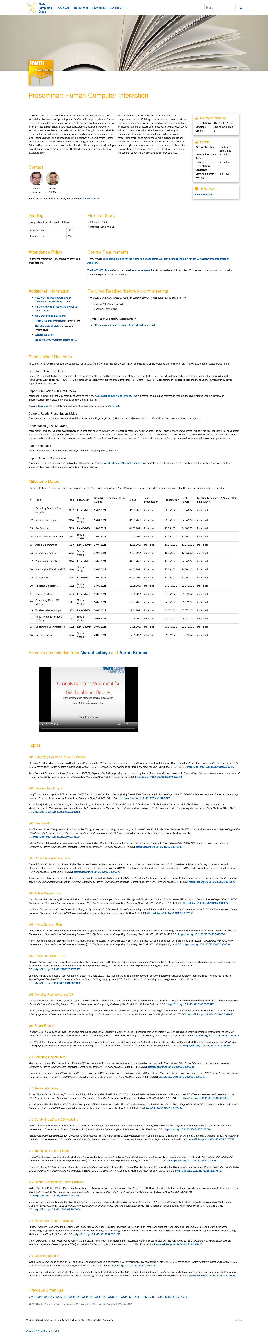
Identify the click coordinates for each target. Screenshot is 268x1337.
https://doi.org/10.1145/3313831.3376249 (97, 1234)
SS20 (31, 1297)
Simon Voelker (91, 198)
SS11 (136, 1297)
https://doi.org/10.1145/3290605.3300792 (97, 872)
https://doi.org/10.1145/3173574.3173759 (211, 1139)
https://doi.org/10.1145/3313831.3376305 (205, 1098)
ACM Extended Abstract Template (114, 396)
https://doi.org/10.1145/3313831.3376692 (159, 1108)
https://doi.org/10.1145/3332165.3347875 (210, 1014)
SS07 (160, 1297)
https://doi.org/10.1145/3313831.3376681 (194, 1160)
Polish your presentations (49, 321)
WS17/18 (61, 1297)
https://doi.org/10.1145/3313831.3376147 (159, 847)
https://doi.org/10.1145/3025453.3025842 (146, 798)
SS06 (168, 1297)
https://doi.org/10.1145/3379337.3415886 (207, 1045)
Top (239, 1319)
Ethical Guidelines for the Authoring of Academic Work (134, 259)
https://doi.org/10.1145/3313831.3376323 (199, 1171)
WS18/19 (48, 1297)
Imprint (55, 1331)
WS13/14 (100, 1297)
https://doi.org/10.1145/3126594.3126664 (57, 837)
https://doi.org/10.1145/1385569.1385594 (158, 777)
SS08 (152, 1297)
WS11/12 (126, 1297)
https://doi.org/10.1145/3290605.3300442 (211, 767)
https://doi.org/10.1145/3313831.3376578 (212, 882)
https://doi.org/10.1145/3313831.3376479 (131, 1265)
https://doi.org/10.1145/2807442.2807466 (57, 1209)
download (42, 406)
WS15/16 (74, 1297)
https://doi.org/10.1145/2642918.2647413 (179, 1244)
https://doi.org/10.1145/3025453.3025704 (201, 934)
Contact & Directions (37, 1331)
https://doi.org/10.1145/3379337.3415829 (215, 1035)
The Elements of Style (47, 326)
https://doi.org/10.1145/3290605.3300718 (206, 944)
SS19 (39, 1297)
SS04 (184, 1297)
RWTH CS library (101, 270)
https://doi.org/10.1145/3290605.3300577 (190, 1004)
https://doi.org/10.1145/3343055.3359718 (187, 1129)
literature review (139, 270)
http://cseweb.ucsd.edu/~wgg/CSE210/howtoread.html (124, 325)
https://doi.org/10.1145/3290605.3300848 (182, 1077)
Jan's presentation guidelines (51, 316)
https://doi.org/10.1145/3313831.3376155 (170, 913)
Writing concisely (44, 335)
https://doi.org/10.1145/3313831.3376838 (57, 983)
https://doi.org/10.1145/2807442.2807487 (57, 1195)
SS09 (144, 1297)
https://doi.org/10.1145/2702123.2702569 (57, 969)
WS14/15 (87, 1297)
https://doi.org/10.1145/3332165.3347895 (57, 812)
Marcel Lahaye (95, 652)
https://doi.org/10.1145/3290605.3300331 (170, 1067)
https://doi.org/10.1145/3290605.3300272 (205, 903)
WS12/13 (113, 1297)
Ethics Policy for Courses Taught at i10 (56, 340)
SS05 (176, 1297)
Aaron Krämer (133, 652)
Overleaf (114, 406)
